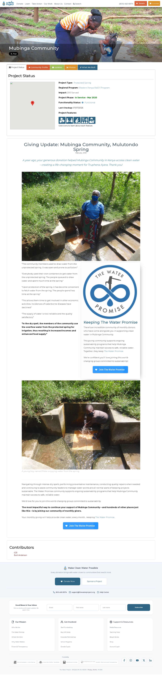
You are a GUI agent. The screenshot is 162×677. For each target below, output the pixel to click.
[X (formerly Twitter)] (143, 660)
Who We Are (16, 627)
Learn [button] (27, 4)
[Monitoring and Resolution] (91, 120)
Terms (95, 670)
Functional (90, 102)
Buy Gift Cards (65, 632)
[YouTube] (137, 660)
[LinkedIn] (150, 660)
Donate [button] (19, 4)
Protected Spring (82, 83)
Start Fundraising (67, 627)
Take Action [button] (37, 4)
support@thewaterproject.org (83, 592)
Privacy (90, 670)
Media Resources (115, 627)
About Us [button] (58, 4)
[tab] (16, 67)
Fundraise (155, 3)
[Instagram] (130, 660)
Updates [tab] (58, 67)
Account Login (115, 647)
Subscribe (139, 607)
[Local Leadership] (62, 120)
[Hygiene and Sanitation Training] (84, 120)
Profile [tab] (39, 67)
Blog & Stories (114, 637)
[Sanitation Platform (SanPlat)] (77, 120)
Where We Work (17, 637)
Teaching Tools (115, 632)
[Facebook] (124, 660)
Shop (111, 642)
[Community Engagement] (69, 120)
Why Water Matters (18, 642)
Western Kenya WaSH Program (94, 88)
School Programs (66, 642)
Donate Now (69, 581)
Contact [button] (67, 4)
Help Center (104, 592)
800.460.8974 (61, 592)
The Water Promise (113, 351)
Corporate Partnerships (68, 637)
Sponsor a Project (94, 581)
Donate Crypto (65, 647)
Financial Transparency (20, 647)
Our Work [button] (48, 4)
